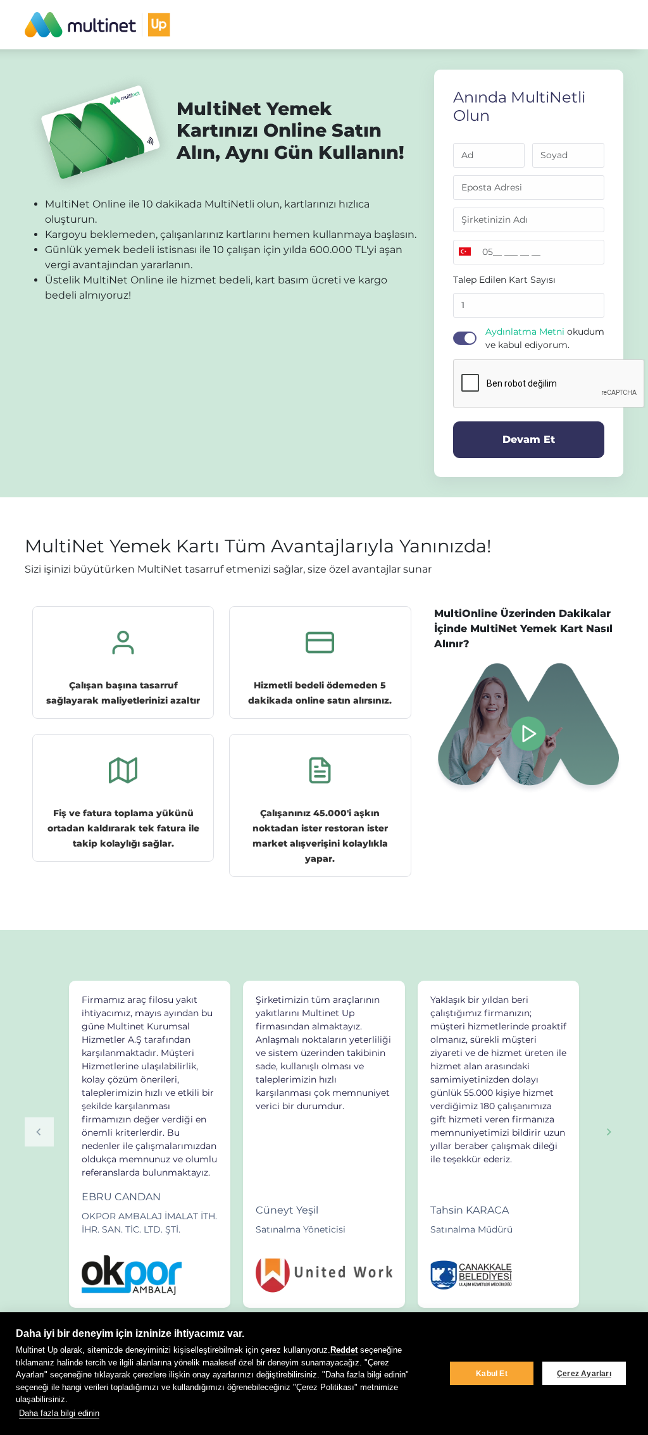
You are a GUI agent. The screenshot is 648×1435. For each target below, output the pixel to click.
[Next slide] (608, 1131)
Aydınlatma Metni (524, 331)
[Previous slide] (39, 1131)
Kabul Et (492, 1373)
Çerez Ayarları (584, 1373)
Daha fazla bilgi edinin (59, 1413)
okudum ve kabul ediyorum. (544, 338)
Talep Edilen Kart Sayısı (504, 279)
